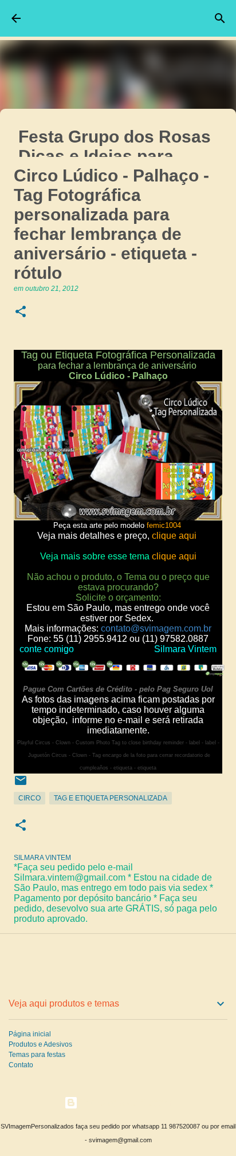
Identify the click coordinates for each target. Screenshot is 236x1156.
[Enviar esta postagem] (20, 785)
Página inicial (30, 1034)
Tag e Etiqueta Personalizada (110, 798)
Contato (21, 1065)
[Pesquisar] (220, 18)
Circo (29, 798)
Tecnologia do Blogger (125, 1102)
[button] (20, 312)
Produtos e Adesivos (40, 1044)
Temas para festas (37, 1055)
